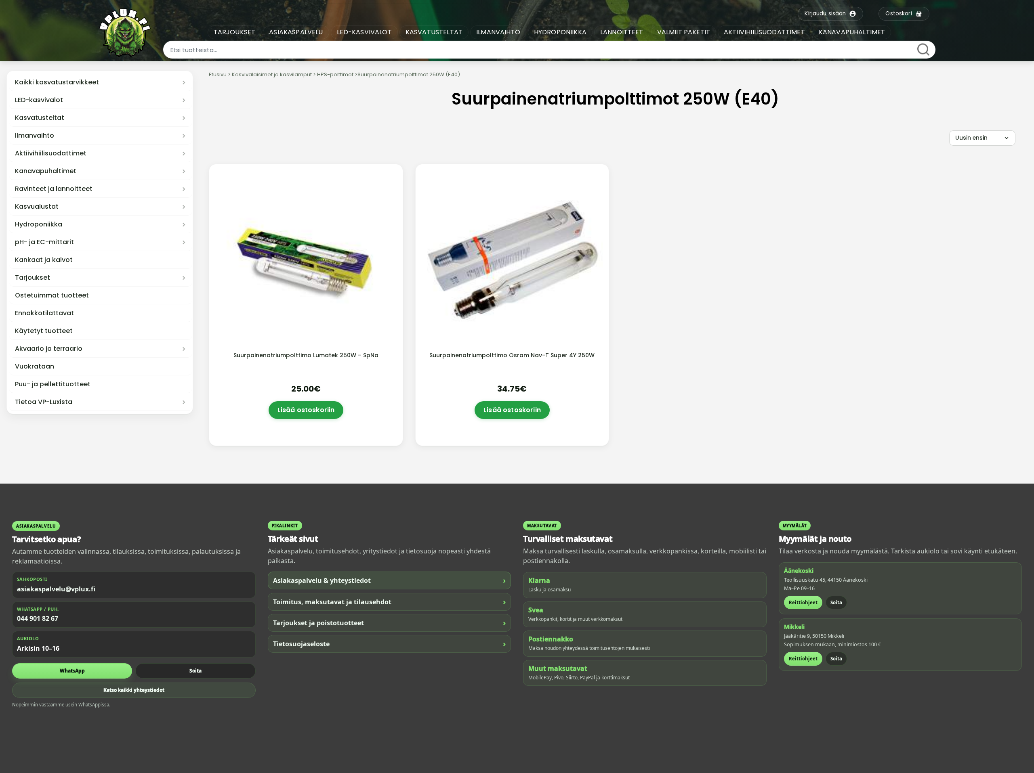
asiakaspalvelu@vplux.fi (56, 588)
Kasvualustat (37, 207)
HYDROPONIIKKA (560, 32)
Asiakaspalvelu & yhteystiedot (389, 580)
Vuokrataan (34, 366)
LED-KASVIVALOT (364, 32)
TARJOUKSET (235, 32)
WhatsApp (72, 670)
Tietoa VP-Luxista (43, 402)
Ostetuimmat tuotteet (52, 295)
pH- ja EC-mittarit (44, 242)
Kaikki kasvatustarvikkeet (57, 82)
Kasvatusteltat (39, 118)
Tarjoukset (32, 278)
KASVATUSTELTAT (434, 32)
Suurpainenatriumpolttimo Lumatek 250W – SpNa (305, 355)
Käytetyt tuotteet (44, 331)
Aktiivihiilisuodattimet (50, 153)
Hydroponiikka (38, 224)
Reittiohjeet (803, 602)
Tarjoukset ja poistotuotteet (389, 622)
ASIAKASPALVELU (296, 32)
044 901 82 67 (37, 618)
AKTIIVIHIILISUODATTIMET (764, 32)
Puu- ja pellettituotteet (52, 384)
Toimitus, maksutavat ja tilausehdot (389, 601)
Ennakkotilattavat (44, 313)
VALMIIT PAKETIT (683, 32)
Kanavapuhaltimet (45, 171)
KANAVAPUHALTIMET (852, 32)
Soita (195, 670)
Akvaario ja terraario (48, 349)
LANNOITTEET (621, 32)
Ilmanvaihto (34, 136)
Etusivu (218, 74)
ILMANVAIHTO (498, 32)
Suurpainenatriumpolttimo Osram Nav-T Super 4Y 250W (512, 355)
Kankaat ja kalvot (44, 260)
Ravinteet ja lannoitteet (53, 189)
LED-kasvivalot (39, 100)
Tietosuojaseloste (389, 643)
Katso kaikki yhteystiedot (133, 690)
